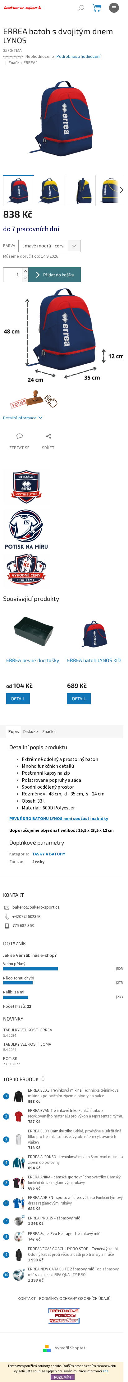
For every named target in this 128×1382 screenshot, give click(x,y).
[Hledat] (81, 8)
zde (105, 1371)
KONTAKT (27, 1299)
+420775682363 (26, 917)
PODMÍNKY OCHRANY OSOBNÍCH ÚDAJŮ (75, 1299)
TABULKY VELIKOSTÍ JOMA (27, 1045)
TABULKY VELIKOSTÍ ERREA (27, 1030)
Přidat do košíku (58, 274)
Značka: (23, 63)
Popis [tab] (13, 732)
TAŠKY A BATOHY (48, 854)
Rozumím (62, 1377)
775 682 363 (23, 926)
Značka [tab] (49, 732)
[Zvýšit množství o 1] (25, 271)
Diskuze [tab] (30, 732)
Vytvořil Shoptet (70, 1348)
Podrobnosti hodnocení (78, 57)
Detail (18, 698)
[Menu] (114, 8)
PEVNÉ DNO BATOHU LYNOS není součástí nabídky (58, 819)
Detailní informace (20, 418)
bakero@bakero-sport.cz (36, 907)
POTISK (10, 1059)
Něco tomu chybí (18, 978)
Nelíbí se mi (13, 992)
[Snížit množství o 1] (25, 278)
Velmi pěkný (14, 964)
